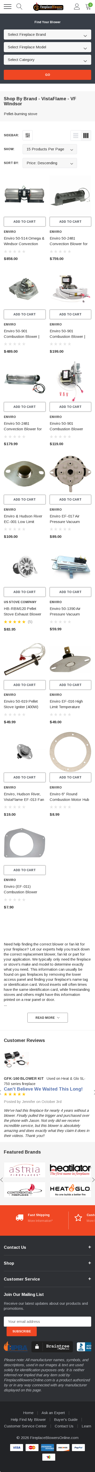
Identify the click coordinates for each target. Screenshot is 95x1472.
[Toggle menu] (7, 6)
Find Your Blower (47, 22)
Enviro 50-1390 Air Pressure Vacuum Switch (65, 614)
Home (28, 1413)
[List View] (76, 135)
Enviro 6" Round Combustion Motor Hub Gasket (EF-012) (69, 799)
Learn (86, 1426)
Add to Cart (24, 221)
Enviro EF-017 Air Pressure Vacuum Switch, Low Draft (65, 521)
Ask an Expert (53, 1413)
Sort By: (11, 163)
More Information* (40, 1221)
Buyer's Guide (66, 1419)
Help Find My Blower (28, 1419)
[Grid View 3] (86, 135)
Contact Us (64, 1426)
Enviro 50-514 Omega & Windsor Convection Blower (24, 243)
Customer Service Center (25, 1426)
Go (47, 75)
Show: (9, 149)
